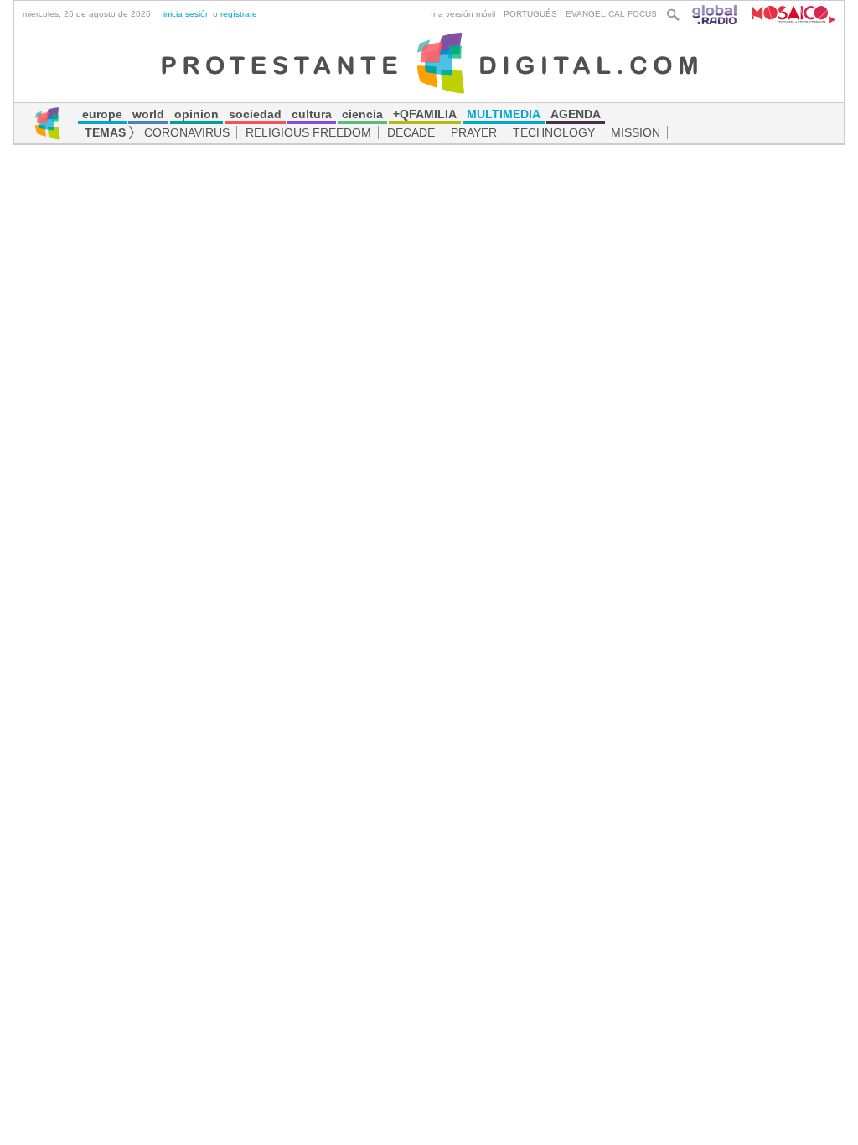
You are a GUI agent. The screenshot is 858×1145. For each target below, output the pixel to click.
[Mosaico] (787, 13)
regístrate (238, 13)
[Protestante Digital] (429, 62)
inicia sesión (186, 13)
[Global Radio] (715, 13)
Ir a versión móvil (463, 13)
